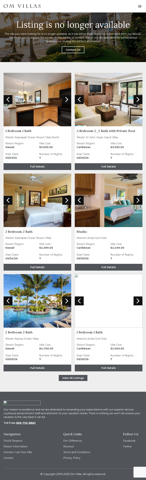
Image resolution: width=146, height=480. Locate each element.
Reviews (68, 446)
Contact (9, 457)
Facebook (129, 440)
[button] (139, 6)
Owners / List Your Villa (18, 452)
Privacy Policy (71, 457)
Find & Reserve (13, 440)
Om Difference (72, 440)
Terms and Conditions (76, 452)
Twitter (127, 446)
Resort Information (15, 446)
